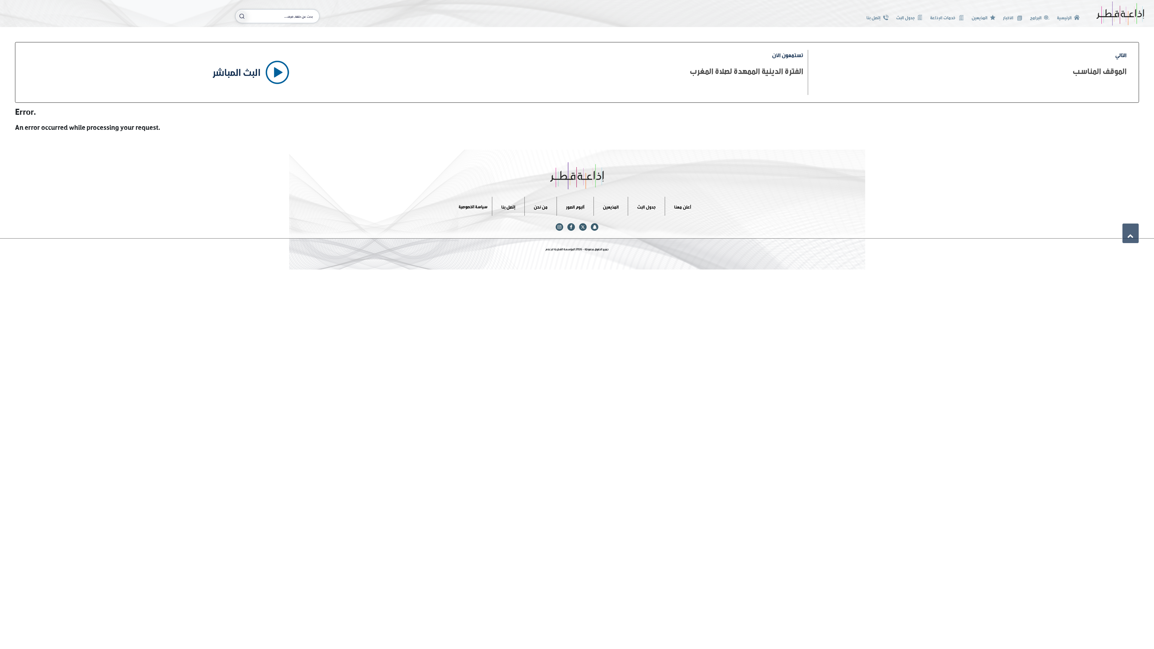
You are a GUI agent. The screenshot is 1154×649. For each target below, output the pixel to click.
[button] (1130, 233)
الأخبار (1008, 17)
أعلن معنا (682, 206)
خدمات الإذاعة (943, 17)
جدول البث (905, 17)
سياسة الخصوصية (473, 206)
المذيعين (980, 17)
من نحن (541, 206)
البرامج (1036, 17)
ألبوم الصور (575, 206)
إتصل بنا (873, 17)
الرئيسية (1064, 17)
